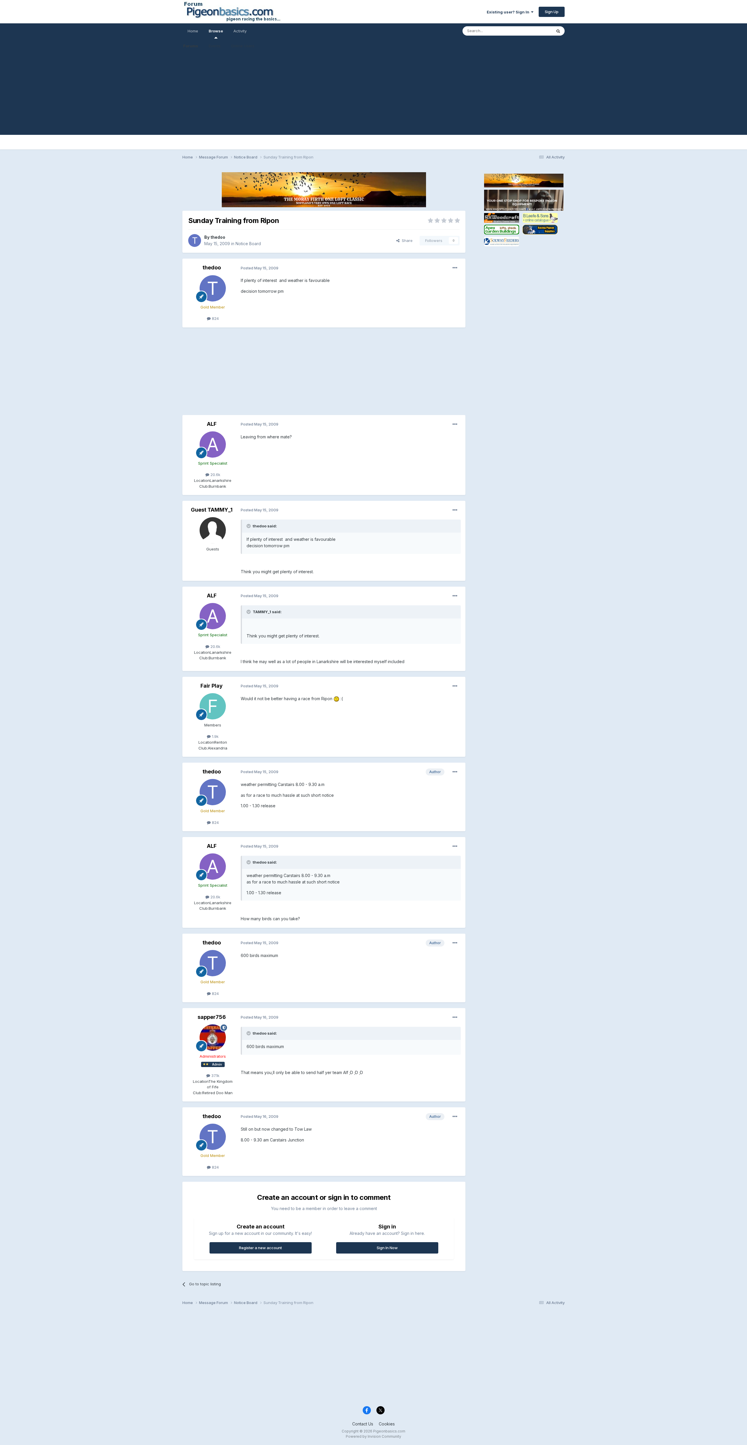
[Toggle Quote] (249, 526)
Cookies (387, 1423)
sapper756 (212, 1017)
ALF (212, 424)
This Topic (535, 31)
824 (215, 318)
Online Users (242, 45)
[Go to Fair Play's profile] (213, 706)
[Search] (558, 31)
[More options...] (455, 267)
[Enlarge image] (336, 698)
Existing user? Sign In (509, 12)
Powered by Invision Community (373, 1436)
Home (193, 31)
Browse (216, 31)
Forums (190, 45)
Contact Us (362, 1423)
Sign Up (551, 11)
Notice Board (248, 243)
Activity (240, 31)
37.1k (214, 1075)
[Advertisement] (373, 94)
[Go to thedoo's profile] (194, 240)
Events (215, 45)
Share (406, 240)
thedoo (217, 237)
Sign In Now (387, 1247)
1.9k (215, 736)
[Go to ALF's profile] (213, 444)
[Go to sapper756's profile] (213, 1037)
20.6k (214, 474)
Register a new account (260, 1247)
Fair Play (211, 686)
